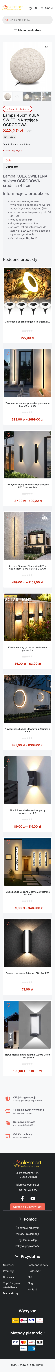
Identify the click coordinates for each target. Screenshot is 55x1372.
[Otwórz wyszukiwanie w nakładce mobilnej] (27, 20)
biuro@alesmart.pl (27, 1184)
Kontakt (32, 1289)
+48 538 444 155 (27, 1190)
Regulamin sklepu (27, 1240)
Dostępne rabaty (38, 1265)
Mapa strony (10, 1293)
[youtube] (33, 1198)
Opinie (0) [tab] (12, 166)
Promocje (9, 1271)
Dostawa (8, 1277)
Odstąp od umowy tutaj (27, 1206)
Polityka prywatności (27, 1246)
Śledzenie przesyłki (27, 1227)
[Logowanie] (36, 8)
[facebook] (22, 1198)
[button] (47, 47)
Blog (30, 1283)
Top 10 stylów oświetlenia (11, 1285)
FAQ (30, 1277)
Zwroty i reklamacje (28, 1233)
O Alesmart (34, 1271)
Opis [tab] (8, 160)
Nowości (8, 1265)
